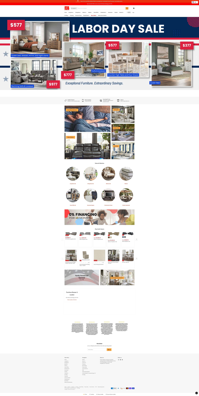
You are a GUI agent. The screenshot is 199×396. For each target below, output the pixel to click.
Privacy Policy (84, 360)
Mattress (89, 12)
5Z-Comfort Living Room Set (70, 232)
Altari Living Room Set (126, 234)
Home (66, 12)
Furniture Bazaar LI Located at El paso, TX (89, 366)
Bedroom (84, 12)
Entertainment (103, 12)
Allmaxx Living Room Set (98, 232)
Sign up (109, 342)
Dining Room (77, 12)
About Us (83, 354)
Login (133, 12)
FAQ (83, 363)
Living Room (71, 12)
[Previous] (3, 53)
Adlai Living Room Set (83, 232)
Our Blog (66, 15)
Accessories (110, 12)
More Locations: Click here (72, 292)
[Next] (196, 53)
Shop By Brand (86, 15)
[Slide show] (99, 53)
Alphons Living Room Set (112, 234)
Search (83, 352)
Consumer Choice (78, 15)
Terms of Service (85, 361)
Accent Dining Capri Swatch (98, 257)
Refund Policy (84, 358)
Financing (71, 15)
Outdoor (116, 12)
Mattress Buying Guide (86, 364)
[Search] (127, 8)
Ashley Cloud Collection (102, 15)
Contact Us (121, 12)
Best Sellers (93, 15)
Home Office (96, 12)
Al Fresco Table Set (125, 255)
